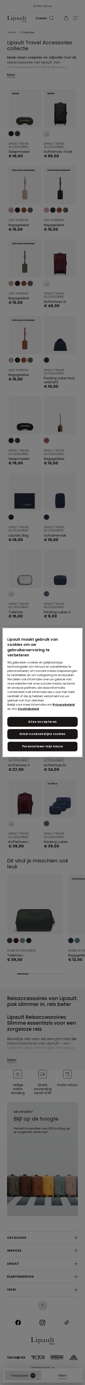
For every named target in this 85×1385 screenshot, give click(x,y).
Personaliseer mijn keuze (42, 746)
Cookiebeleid (28, 709)
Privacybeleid (64, 705)
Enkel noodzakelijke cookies (42, 734)
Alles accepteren (42, 722)
